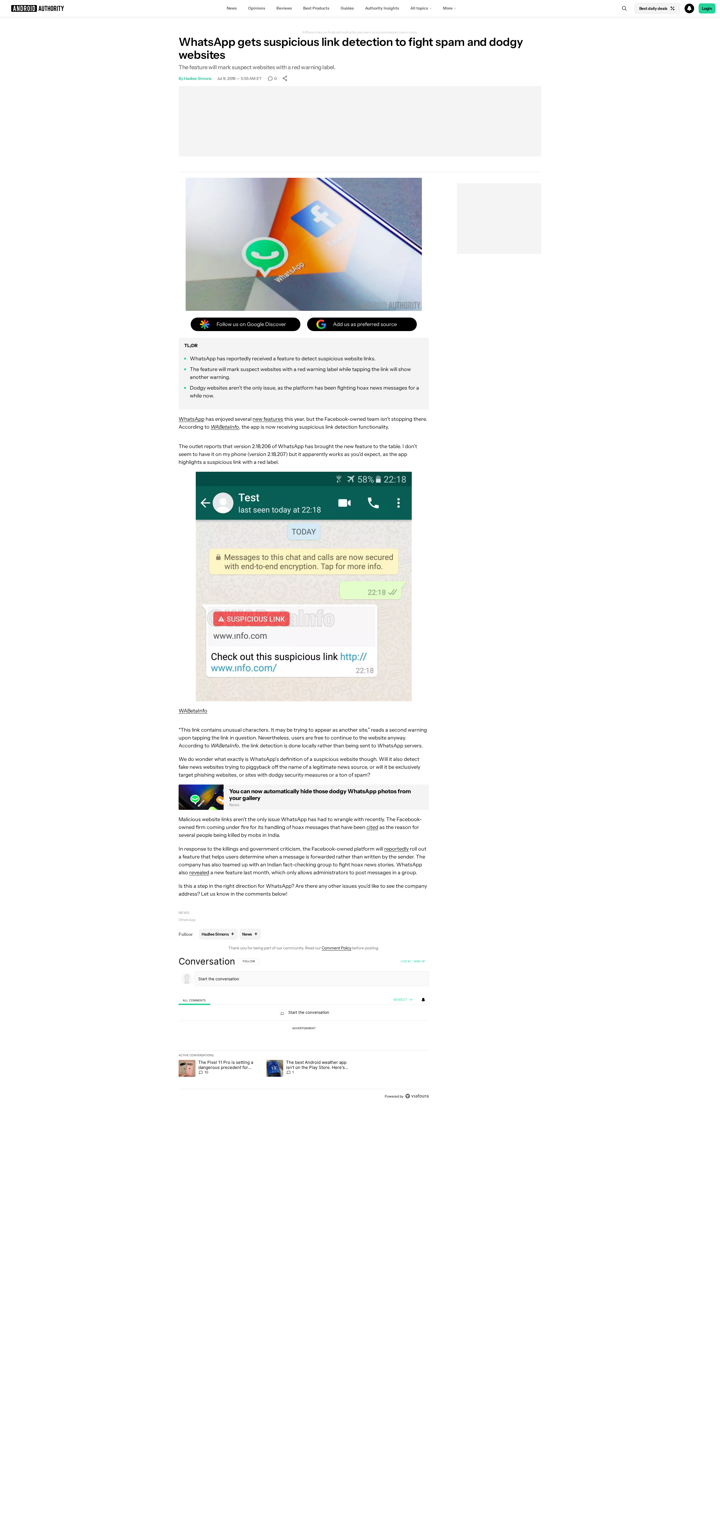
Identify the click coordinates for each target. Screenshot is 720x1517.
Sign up (419, 961)
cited (372, 827)
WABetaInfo (193, 711)
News (232, 8)
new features (268, 419)
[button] (360, 8)
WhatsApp (191, 419)
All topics (419, 8)
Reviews (284, 8)
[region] (304, 1029)
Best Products (316, 8)
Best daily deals (653, 8)
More (448, 8)
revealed (199, 872)
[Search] (624, 8)
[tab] (194, 999)
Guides (347, 8)
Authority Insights (382, 8)
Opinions (256, 8)
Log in (406, 961)
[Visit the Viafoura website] (417, 1096)
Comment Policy (336, 947)
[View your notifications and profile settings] (423, 999)
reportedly (396, 849)
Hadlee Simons (198, 78)
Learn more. (408, 32)
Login (707, 8)
